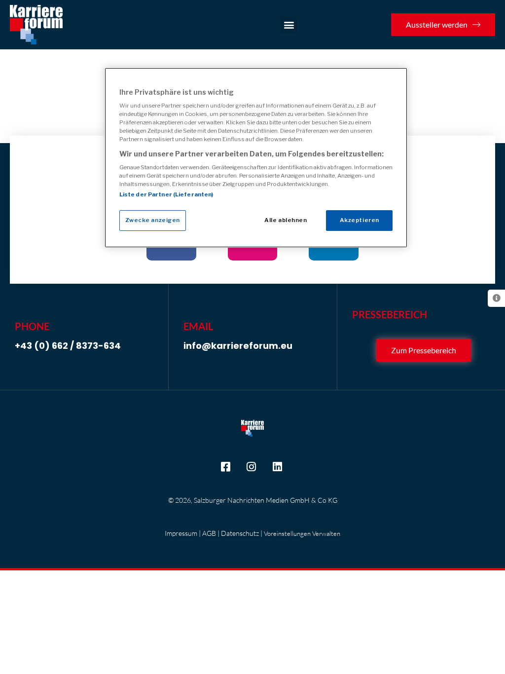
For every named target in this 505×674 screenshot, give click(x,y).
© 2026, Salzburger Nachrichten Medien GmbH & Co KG (252, 500)
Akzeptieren (359, 220)
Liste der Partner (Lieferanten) (166, 194)
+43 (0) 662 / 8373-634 (68, 345)
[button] (289, 25)
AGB (209, 533)
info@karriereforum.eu (237, 345)
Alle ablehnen (285, 220)
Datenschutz (240, 533)
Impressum (181, 533)
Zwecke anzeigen (152, 220)
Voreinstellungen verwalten (302, 533)
